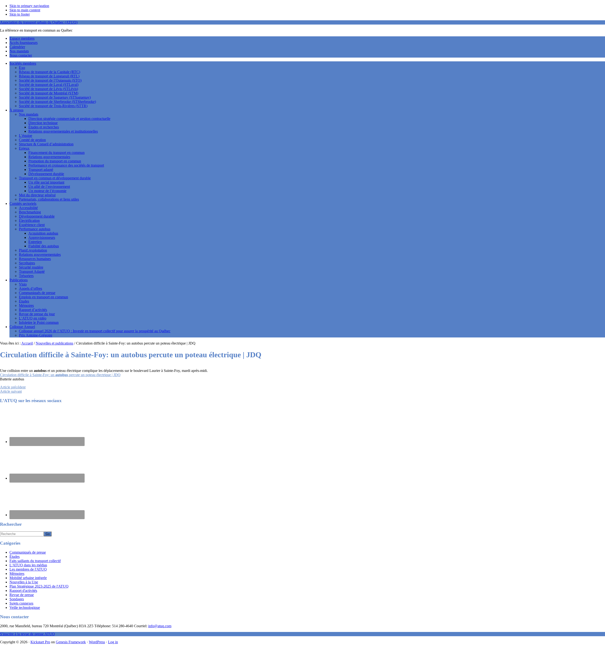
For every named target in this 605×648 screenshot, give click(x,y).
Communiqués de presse (37, 293)
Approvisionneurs (41, 238)
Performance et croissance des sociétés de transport (66, 165)
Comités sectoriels (22, 204)
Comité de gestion (32, 140)
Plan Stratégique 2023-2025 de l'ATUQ (39, 586)
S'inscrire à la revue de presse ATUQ (27, 634)
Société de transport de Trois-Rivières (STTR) (53, 106)
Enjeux (24, 148)
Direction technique (43, 123)
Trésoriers (26, 276)
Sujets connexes (21, 603)
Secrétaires (27, 263)
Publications (18, 280)
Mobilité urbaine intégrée (28, 578)
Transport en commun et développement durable (55, 178)
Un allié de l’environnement (49, 187)
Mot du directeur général (37, 195)
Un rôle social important (46, 182)
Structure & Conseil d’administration (46, 144)
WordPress (97, 642)
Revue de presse (21, 595)
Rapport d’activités (33, 310)
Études (24, 301)
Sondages (16, 599)
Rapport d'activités (23, 591)
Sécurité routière (31, 267)
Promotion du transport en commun (54, 161)
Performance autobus (34, 229)
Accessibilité (28, 208)
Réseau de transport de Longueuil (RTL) (49, 76)
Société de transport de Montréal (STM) (48, 93)
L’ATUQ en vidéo (32, 318)
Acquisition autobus (43, 233)
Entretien (35, 242)
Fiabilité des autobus (43, 246)
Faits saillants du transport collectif (35, 561)
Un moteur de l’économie (47, 191)
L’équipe (25, 136)
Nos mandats (28, 114)
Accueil (27, 343)
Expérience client (32, 225)
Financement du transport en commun (56, 153)
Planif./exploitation (33, 250)
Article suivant (11, 391)
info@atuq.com (159, 626)
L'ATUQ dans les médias (28, 565)
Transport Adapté (32, 271)
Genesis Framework (71, 642)
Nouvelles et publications (54, 343)
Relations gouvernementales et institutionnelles (63, 131)
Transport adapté (40, 170)
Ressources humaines (35, 259)
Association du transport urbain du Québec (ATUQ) (39, 22)
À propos (16, 110)
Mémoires (26, 305)
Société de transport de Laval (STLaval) (48, 85)
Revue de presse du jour (37, 314)
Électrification (29, 221)
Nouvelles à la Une (23, 582)
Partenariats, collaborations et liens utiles (49, 199)
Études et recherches (43, 127)
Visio (23, 284)
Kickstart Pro (40, 642)
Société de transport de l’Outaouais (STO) (50, 80)
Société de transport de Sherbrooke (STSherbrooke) (57, 102)
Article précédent (13, 387)
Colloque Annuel (22, 327)
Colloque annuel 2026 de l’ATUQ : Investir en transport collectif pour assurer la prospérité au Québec (94, 331)
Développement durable (46, 174)
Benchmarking (30, 212)
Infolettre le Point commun (39, 322)
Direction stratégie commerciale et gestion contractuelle (69, 119)
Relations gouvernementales (49, 157)
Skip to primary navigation (29, 6)
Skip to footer (19, 14)
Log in (113, 642)
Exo (22, 68)
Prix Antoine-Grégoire (35, 335)
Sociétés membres (22, 63)
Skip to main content (24, 10)
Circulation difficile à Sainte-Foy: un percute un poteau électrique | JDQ (60, 375)
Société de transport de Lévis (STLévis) (48, 89)
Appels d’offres (30, 288)
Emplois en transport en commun (43, 297)
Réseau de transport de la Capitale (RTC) (49, 72)
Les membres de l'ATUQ (28, 569)
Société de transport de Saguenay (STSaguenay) (55, 97)
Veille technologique (24, 608)
